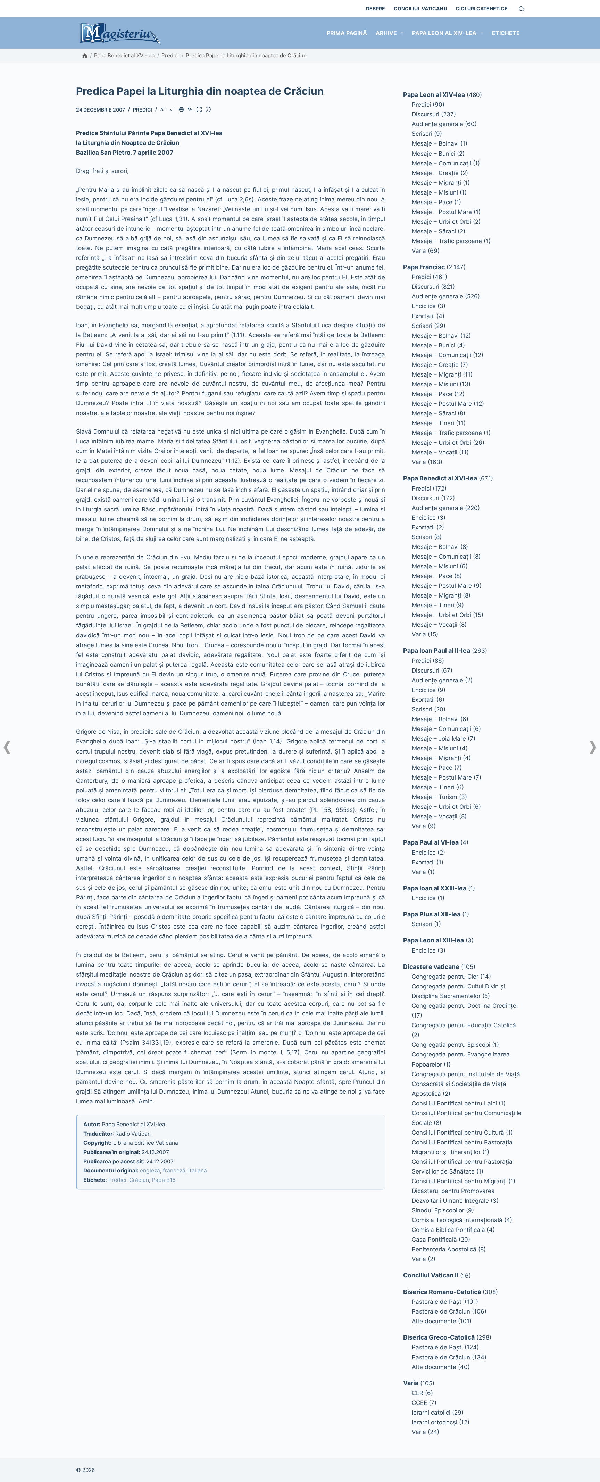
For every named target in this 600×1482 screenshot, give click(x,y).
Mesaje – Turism (434, 796)
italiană (197, 1170)
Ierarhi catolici (431, 1412)
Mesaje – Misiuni (435, 192)
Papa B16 (164, 1180)
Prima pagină (347, 33)
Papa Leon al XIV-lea (444, 33)
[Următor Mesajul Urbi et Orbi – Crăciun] (593, 747)
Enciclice (424, 306)
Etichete (506, 33)
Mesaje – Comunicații (441, 163)
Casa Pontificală (434, 1239)
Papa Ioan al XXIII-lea (434, 888)
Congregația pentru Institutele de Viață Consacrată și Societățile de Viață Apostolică (466, 1084)
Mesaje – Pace (432, 202)
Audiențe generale (437, 124)
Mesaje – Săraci (434, 231)
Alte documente (434, 1321)
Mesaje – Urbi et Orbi (441, 221)
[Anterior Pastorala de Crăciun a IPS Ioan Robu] (6, 747)
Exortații (423, 316)
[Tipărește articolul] (182, 110)
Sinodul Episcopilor (438, 1210)
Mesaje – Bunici (433, 153)
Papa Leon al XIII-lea (433, 940)
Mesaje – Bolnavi (435, 143)
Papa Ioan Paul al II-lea (436, 650)
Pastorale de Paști (437, 1301)
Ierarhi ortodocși (434, 1422)
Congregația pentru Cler (445, 976)
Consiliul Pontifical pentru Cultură (458, 1132)
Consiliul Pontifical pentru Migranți (459, 1181)
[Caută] (521, 8)
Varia (419, 250)
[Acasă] (84, 55)
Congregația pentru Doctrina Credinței (465, 1005)
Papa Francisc (424, 267)
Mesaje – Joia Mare (439, 738)
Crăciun (139, 1180)
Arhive (386, 33)
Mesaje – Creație (435, 173)
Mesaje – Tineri (433, 423)
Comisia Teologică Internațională (457, 1220)
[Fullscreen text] (200, 110)
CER (417, 1393)
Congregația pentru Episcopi (451, 1044)
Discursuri (425, 114)
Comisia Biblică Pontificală (448, 1229)
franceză (174, 1170)
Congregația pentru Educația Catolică (464, 1025)
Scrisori (422, 133)
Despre (375, 8)
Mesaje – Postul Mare (442, 211)
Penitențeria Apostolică (444, 1249)
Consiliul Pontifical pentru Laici (454, 1103)
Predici (170, 55)
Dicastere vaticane (431, 966)
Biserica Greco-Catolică (439, 1337)
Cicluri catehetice (482, 8)
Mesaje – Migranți (436, 182)
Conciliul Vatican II (420, 8)
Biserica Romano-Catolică (442, 1291)
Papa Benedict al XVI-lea (124, 55)
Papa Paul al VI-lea (431, 842)
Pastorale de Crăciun (441, 1311)
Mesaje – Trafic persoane (447, 241)
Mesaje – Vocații (434, 452)
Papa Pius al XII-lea (431, 914)
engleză (150, 1170)
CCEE (419, 1402)
